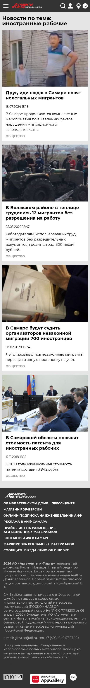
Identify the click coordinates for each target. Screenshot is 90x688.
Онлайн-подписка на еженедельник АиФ (42, 515)
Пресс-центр (63, 503)
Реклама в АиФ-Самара (25, 522)
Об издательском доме (25, 503)
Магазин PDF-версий (22, 509)
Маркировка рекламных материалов (38, 544)
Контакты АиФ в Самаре (26, 538)
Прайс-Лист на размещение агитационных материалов (30, 530)
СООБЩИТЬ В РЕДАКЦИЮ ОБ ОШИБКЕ (36, 550)
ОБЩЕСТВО (15, 136)
